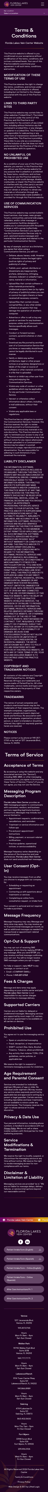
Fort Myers (24, 1434)
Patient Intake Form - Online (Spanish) (20, 1278)
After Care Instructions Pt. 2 (20, 1298)
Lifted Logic (34, 1486)
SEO (24, 1486)
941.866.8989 (24, 1388)
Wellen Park (24, 1343)
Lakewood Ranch (24, 1374)
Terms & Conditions (24, 1477)
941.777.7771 (24, 1358)
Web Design (13, 1486)
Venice (24, 1316)
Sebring (24, 1404)
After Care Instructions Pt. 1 (19, 1289)
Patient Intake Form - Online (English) (24, 1268)
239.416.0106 (24, 1449)
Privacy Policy (10, 1128)
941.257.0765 (24, 1328)
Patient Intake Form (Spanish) (20, 1259)
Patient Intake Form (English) (20, 1249)
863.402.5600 (24, 1418)
